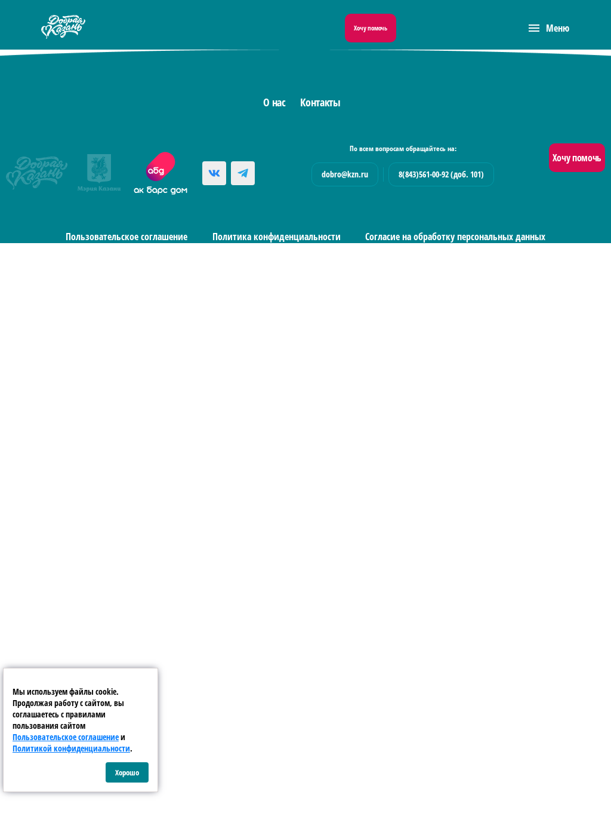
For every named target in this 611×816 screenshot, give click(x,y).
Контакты (320, 102)
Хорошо (127, 772)
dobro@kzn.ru (345, 174)
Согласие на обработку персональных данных (455, 236)
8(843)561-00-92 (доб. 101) (441, 174)
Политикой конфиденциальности (71, 748)
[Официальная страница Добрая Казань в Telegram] (243, 173)
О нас (274, 102)
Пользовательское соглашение (126, 236)
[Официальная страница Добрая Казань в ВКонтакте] (214, 173)
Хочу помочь (370, 27)
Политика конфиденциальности (276, 236)
